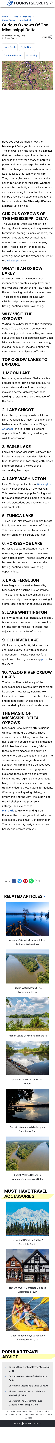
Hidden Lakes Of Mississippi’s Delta (27, 1035)
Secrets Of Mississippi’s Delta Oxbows (28, 1385)
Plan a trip (8, 810)
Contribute (22, 1411)
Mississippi (32, 55)
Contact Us (29, 1414)
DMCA (49, 1414)
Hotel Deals (10, 47)
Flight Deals (27, 47)
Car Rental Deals (12, 55)
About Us (10, 1411)
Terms (31, 1411)
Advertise (40, 1414)
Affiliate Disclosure (13, 1414)
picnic (44, 659)
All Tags (28, 1418)
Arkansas (8, 428)
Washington (44, 484)
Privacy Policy (43, 1411)
